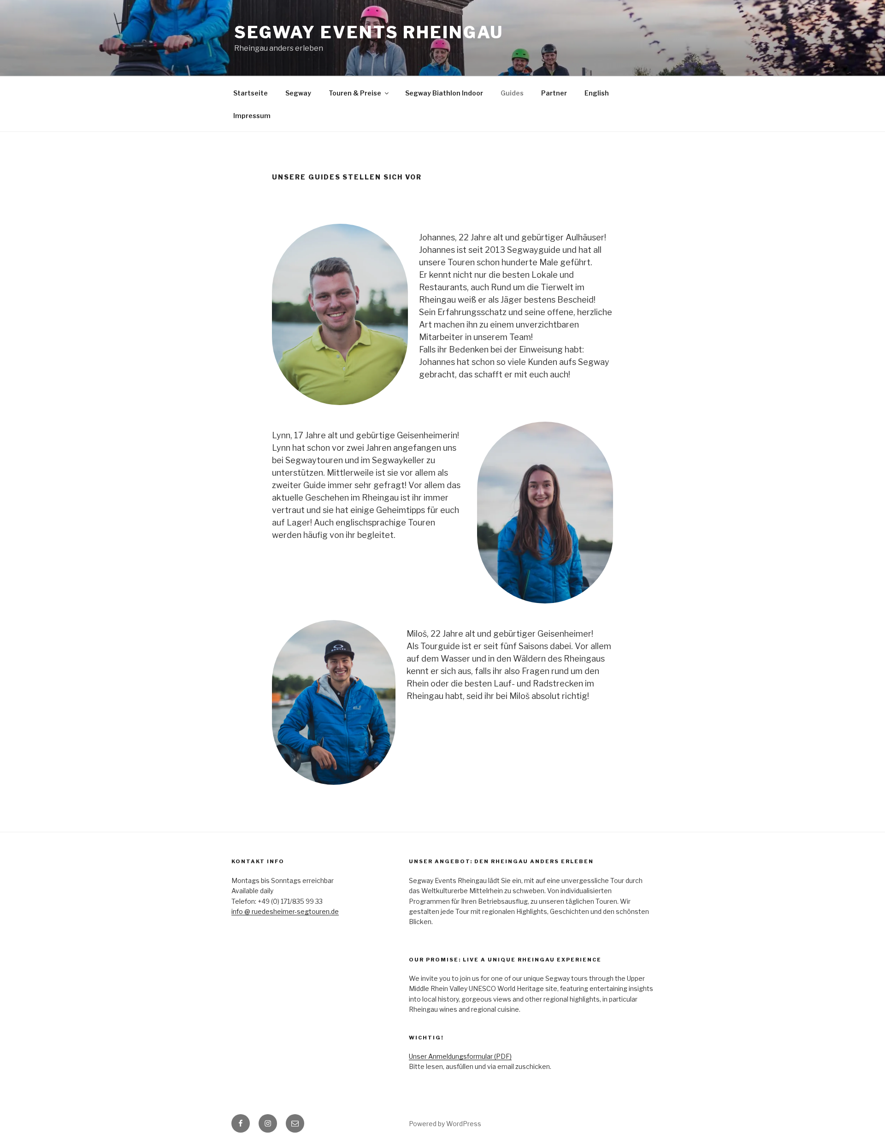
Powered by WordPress (445, 1124)
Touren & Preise (355, 93)
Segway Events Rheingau (368, 32)
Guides (512, 93)
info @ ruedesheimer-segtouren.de (285, 911)
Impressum (252, 115)
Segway (298, 93)
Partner (554, 93)
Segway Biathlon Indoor (444, 93)
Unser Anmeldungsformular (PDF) (460, 1056)
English (596, 93)
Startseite (250, 93)
